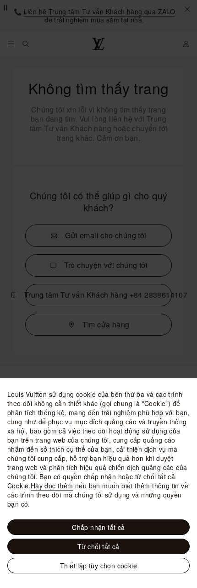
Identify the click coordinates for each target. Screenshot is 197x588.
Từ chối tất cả (98, 546)
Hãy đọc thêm (52, 485)
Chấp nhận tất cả (98, 527)
